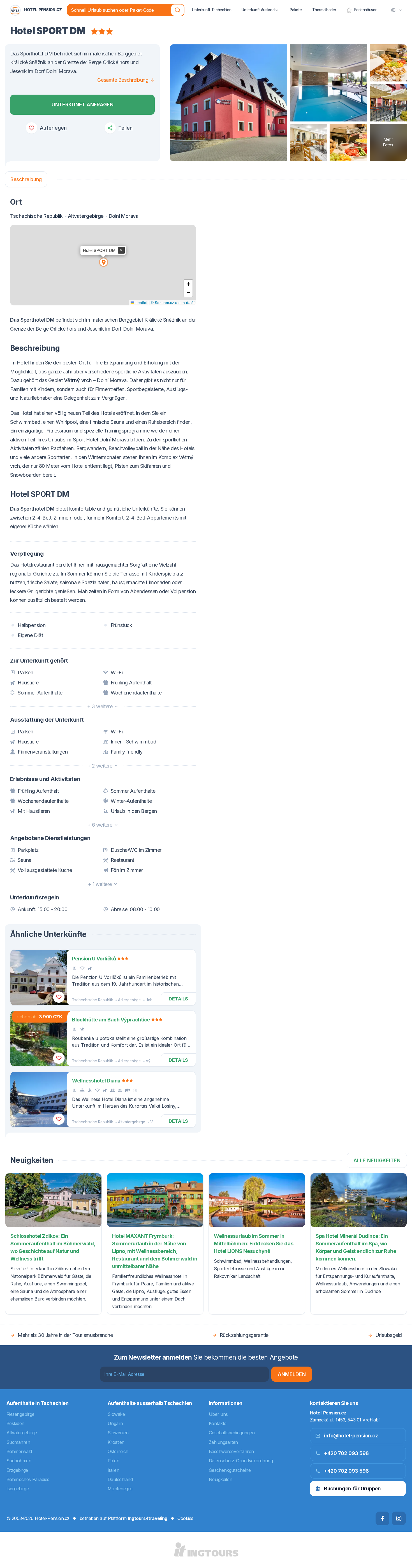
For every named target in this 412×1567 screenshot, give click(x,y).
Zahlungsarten (223, 1442)
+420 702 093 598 (346, 1453)
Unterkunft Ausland (258, 10)
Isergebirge (17, 1488)
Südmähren (18, 1442)
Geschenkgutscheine (230, 1470)
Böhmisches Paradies (27, 1479)
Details (178, 999)
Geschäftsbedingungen (232, 1432)
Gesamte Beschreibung (122, 80)
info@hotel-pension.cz (351, 1436)
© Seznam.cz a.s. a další (173, 302)
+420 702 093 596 (346, 1471)
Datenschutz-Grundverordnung (241, 1460)
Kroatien (116, 1442)
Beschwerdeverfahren (231, 1451)
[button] (103, 261)
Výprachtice (156, 1061)
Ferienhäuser (365, 10)
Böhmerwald (19, 1451)
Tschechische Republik (92, 1000)
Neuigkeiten (220, 1479)
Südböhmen (18, 1460)
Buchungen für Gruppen (352, 1488)
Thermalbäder (324, 10)
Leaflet (140, 302)
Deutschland (120, 1479)
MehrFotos (388, 142)
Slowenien (118, 1432)
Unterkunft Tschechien (211, 10)
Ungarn (115, 1423)
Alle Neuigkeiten (377, 1160)
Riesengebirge (20, 1414)
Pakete (296, 10)
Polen (113, 1460)
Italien (113, 1470)
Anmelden (292, 1374)
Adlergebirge (129, 1000)
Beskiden (15, 1423)
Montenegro (120, 1488)
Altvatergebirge (131, 1122)
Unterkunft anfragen (83, 104)
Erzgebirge (17, 1470)
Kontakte (217, 1423)
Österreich (118, 1451)
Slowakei (117, 1414)
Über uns (218, 1414)
